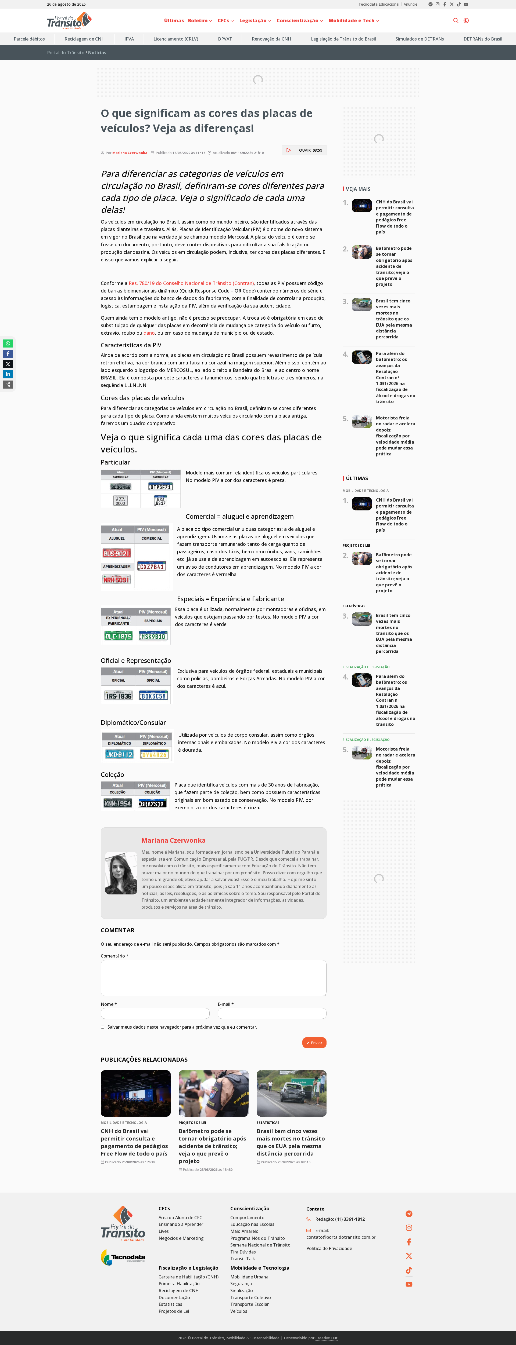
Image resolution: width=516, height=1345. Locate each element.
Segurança (241, 1283)
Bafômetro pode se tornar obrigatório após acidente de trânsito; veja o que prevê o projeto (212, 1146)
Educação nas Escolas (252, 1224)
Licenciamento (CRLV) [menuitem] (175, 39)
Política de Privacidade (329, 1248)
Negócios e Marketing (181, 1238)
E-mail (226, 1004)
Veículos (238, 1311)
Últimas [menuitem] (174, 20)
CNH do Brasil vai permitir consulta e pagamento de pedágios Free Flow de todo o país (134, 1142)
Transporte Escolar (249, 1304)
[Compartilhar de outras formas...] (8, 385)
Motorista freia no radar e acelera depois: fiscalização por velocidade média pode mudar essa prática (395, 436)
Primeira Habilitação (179, 1283)
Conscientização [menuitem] (297, 20)
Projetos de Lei (174, 1311)
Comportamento (247, 1217)
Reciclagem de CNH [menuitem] (84, 39)
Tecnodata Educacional (379, 4)
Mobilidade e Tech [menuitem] (352, 20)
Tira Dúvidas (243, 1252)
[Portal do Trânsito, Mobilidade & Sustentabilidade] (123, 1223)
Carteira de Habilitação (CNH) (188, 1277)
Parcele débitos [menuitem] (29, 39)
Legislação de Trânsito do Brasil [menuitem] (343, 39)
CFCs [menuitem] (223, 20)
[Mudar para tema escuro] (466, 20)
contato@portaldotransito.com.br (340, 1237)
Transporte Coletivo (250, 1297)
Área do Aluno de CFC (180, 1217)
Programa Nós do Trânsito (257, 1238)
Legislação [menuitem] (253, 20)
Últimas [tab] (357, 478)
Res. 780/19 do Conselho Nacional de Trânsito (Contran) (191, 283)
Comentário (114, 956)
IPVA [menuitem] (129, 39)
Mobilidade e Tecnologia (259, 1267)
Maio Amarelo (244, 1231)
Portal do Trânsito (65, 53)
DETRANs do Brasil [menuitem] (483, 39)
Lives (164, 1231)
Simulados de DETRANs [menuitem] (420, 39)
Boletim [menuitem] (198, 20)
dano (149, 333)
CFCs (164, 1208)
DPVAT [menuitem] (225, 39)
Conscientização (250, 1208)
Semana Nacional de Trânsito (260, 1245)
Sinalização (241, 1290)
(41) (350, 1219)
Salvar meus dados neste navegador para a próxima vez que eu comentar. (182, 1027)
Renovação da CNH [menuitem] (271, 39)
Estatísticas (170, 1304)
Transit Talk (242, 1258)
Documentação (174, 1297)
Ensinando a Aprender (181, 1224)
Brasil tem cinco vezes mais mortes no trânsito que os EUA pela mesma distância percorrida (291, 1142)
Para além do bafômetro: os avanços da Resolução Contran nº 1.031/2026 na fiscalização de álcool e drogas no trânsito (395, 377)
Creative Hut (327, 1337)
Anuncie (410, 4)
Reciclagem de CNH (179, 1290)
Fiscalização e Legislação (188, 1267)
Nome (109, 1004)
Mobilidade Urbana (249, 1277)
